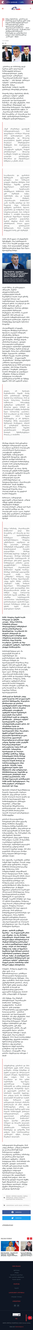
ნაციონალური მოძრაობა (14, 1199)
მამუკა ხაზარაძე (19, 1197)
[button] (2, 8)
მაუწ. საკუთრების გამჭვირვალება (16, 1277)
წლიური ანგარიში (16, 1279)
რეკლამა (17, 1288)
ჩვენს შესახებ (16, 1270)
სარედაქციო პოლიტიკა (16, 1296)
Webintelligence (19, 1326)
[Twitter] (18, 1306)
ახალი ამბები (18, 1205)
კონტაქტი (16, 1272)
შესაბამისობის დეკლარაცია (16, 1275)
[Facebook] (15, 1306)
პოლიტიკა (26, 1205)
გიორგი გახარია (16, 1196)
